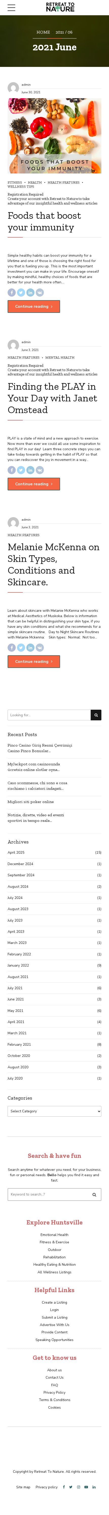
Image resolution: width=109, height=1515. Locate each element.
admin (26, 85)
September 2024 (21, 875)
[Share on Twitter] (21, 292)
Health (35, 182)
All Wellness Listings (54, 1272)
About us (54, 1370)
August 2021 (18, 976)
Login (54, 1309)
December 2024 (20, 864)
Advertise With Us (54, 1324)
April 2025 (16, 852)
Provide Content (54, 1332)
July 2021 (15, 988)
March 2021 (17, 1033)
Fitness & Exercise (54, 1242)
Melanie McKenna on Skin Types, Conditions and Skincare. (54, 564)
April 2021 (16, 1021)
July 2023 (15, 920)
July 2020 (15, 1078)
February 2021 (19, 1044)
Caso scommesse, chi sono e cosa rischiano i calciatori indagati (37, 785)
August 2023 (18, 909)
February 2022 (19, 954)
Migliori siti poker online (31, 801)
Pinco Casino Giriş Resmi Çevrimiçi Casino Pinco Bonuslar (40, 748)
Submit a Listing (54, 1317)
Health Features (64, 182)
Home (43, 32)
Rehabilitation (54, 1257)
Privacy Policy (54, 1392)
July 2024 (15, 897)
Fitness (15, 182)
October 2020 (19, 1055)
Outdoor (54, 1249)
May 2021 (15, 1010)
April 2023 (16, 931)
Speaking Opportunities (54, 1339)
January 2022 (18, 965)
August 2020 (18, 1067)
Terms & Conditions (54, 1399)
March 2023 (17, 942)
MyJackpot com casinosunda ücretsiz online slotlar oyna (34, 767)
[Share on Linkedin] (30, 292)
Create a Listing (54, 1302)
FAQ (54, 1385)
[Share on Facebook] (12, 292)
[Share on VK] (40, 292)
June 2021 (16, 999)
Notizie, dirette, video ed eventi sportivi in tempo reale (36, 817)
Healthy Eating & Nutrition (54, 1264)
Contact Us (55, 1377)
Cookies (54, 1407)
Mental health (60, 357)
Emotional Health (54, 1234)
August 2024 (18, 886)
